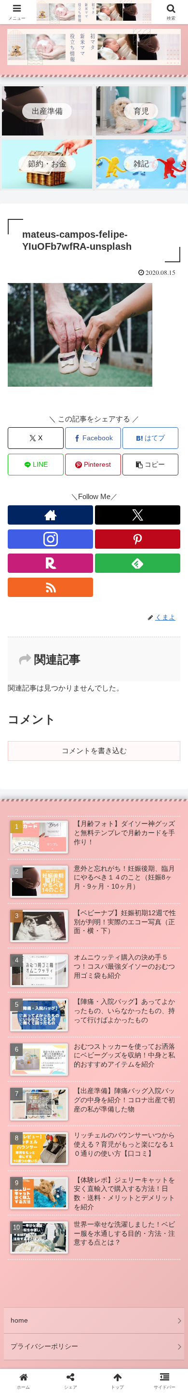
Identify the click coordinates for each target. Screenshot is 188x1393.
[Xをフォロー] (137, 515)
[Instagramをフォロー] (50, 539)
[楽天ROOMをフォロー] (50, 563)
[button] (150, 464)
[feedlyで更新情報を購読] (137, 563)
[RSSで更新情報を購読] (50, 587)
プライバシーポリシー (44, 1346)
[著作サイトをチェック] (50, 515)
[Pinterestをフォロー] (137, 539)
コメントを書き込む (94, 750)
